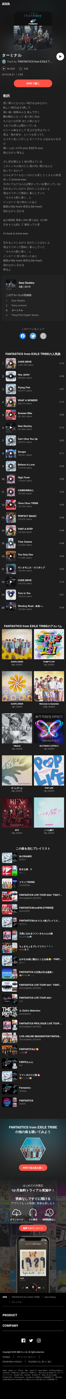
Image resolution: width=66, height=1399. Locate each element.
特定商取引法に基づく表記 (39, 1361)
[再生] (60, 56)
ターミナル (16, 1302)
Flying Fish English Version (25, 315)
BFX (17, 830)
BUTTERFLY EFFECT (49, 745)
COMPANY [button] (10, 1325)
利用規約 (6, 1356)
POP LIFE (49, 788)
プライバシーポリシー (26, 1356)
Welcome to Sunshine (49, 703)
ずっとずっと (17, 788)
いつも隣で (49, 830)
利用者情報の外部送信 (12, 1361)
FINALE (17, 745)
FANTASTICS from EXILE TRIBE (37, 61)
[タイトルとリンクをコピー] (43, 336)
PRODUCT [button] (10, 1315)
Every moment (19, 305)
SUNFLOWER (17, 661)
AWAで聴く (33, 83)
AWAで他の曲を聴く (33, 1167)
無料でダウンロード (33, 1228)
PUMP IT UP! (49, 661)
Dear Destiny (26, 283)
